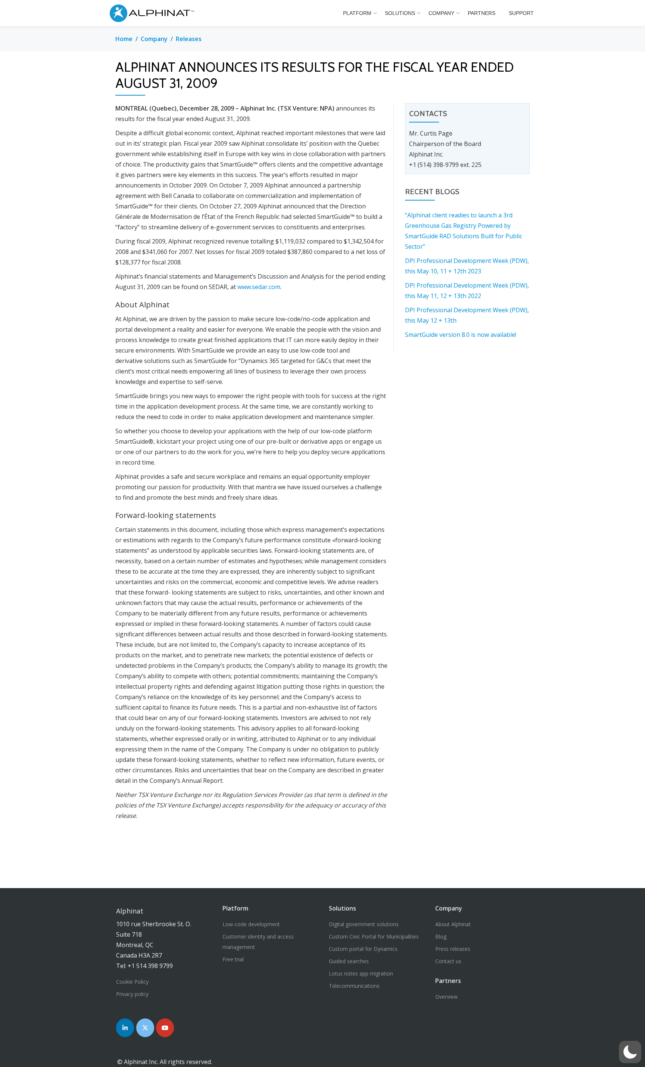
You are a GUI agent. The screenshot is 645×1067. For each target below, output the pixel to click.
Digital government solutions (364, 924)
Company (441, 13)
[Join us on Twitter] (145, 1027)
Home (124, 39)
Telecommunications (354, 985)
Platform (357, 13)
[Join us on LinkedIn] (125, 1027)
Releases (189, 39)
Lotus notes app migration (361, 973)
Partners (481, 13)
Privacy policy (132, 994)
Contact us (448, 961)
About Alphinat (453, 924)
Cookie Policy (132, 981)
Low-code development (251, 924)
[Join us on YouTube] (165, 1027)
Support (521, 13)
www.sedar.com (258, 287)
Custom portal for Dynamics (363, 948)
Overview (446, 996)
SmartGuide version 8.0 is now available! (460, 335)
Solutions (400, 13)
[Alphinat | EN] (154, 13)
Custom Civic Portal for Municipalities (374, 936)
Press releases (452, 948)
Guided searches (349, 961)
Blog (440, 936)
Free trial (233, 959)
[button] (630, 1052)
